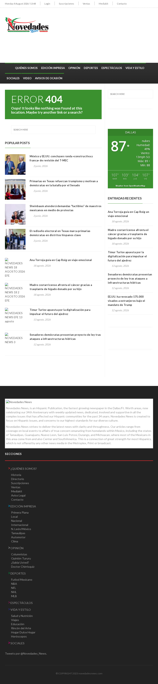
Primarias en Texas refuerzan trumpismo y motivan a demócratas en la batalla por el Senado (64, 183)
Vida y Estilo (134, 68)
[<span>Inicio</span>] (9, 66)
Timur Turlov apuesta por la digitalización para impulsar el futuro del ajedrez (60, 312)
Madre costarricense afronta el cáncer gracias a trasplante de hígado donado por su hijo (61, 287)
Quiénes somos (26, 68)
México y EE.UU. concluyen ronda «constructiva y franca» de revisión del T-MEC (61, 158)
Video (27, 78)
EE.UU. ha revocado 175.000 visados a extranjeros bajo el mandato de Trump (126, 300)
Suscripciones (66, 3)
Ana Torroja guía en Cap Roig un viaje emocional (61, 260)
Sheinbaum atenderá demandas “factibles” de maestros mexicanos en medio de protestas (65, 208)
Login (47, 3)
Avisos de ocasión (48, 78)
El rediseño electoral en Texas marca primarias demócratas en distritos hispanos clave (60, 233)
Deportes (91, 68)
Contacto (122, 3)
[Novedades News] (28, 24)
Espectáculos (111, 68)
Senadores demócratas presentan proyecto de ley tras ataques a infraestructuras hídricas (65, 336)
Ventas (86, 3)
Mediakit (103, 3)
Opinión (74, 68)
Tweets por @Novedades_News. (26, 653)
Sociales (13, 78)
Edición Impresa (53, 68)
